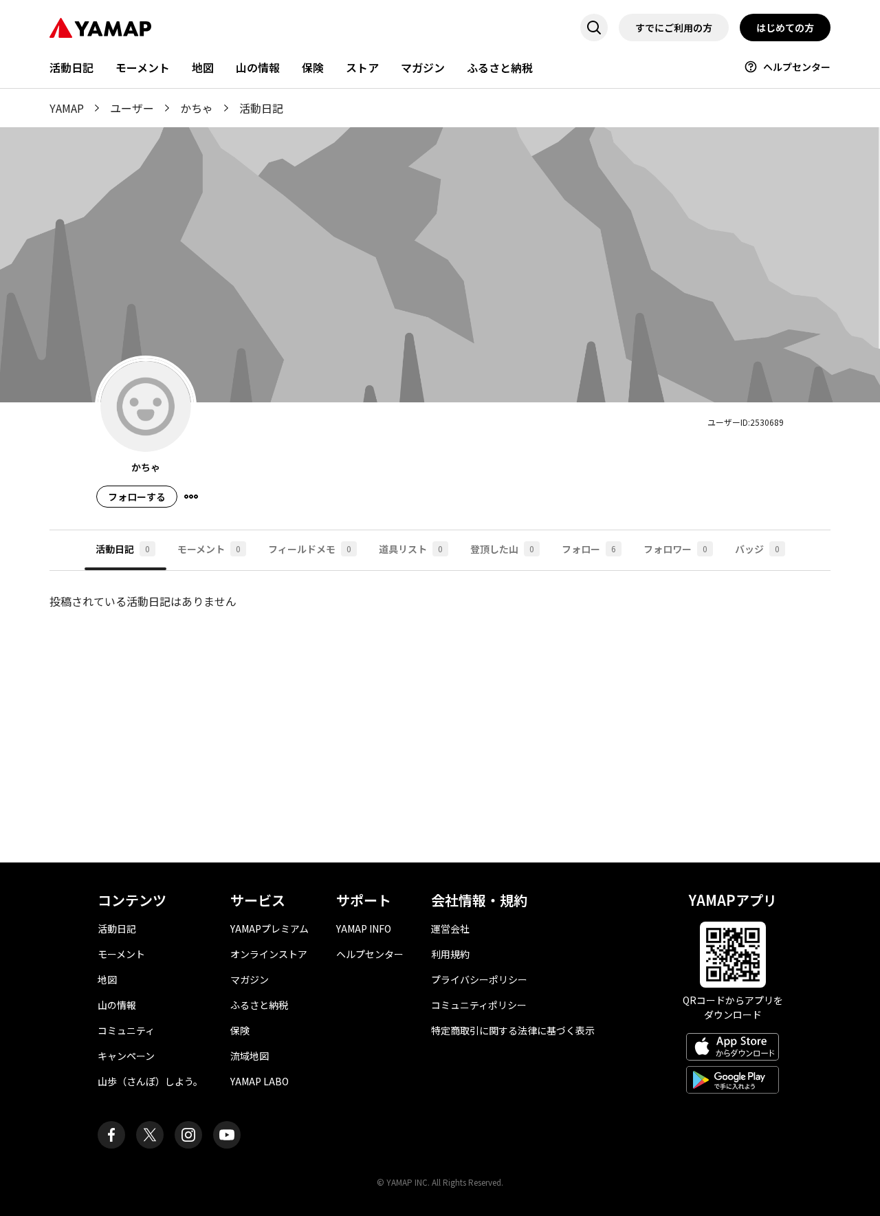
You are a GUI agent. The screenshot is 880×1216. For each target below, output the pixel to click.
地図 (203, 67)
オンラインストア (268, 954)
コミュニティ (126, 1030)
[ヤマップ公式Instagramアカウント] (188, 1135)
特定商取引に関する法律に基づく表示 (513, 1030)
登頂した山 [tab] (502, 549)
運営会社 (450, 928)
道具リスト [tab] (411, 549)
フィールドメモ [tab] (309, 549)
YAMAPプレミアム (269, 928)
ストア (362, 67)
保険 (313, 67)
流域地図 (249, 1056)
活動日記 (72, 67)
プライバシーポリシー (479, 979)
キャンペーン (126, 1056)
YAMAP (67, 108)
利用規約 (450, 954)
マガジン (423, 67)
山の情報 (258, 67)
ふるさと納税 (500, 67)
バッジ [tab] (757, 549)
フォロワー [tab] (675, 549)
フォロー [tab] (589, 549)
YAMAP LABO (259, 1081)
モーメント (143, 67)
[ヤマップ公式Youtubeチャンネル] (227, 1135)
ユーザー (132, 108)
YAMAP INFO (363, 928)
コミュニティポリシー (479, 1005)
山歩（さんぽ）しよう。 (150, 1081)
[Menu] (191, 496)
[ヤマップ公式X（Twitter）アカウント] (150, 1135)
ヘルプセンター (796, 67)
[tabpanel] (440, 705)
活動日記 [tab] (123, 549)
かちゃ (196, 108)
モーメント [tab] (209, 549)
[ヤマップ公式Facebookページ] (111, 1135)
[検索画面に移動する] (594, 27)
